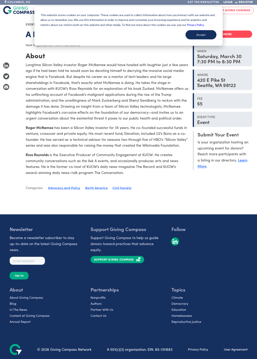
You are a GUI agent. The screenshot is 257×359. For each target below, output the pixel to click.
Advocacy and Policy (64, 187)
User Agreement (236, 349)
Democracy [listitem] (179, 303)
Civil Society (122, 187)
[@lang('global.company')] (19, 10)
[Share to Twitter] (6, 76)
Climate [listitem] (177, 297)
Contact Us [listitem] (98, 315)
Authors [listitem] (96, 303)
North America (96, 187)
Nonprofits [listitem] (98, 297)
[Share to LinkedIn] (6, 65)
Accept (201, 34)
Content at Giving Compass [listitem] (30, 315)
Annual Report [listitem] (20, 321)
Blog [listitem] (13, 303)
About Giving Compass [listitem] (26, 297)
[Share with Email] (6, 87)
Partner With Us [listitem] (102, 309)
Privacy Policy (198, 349)
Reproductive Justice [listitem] (186, 321)
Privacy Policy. (195, 25)
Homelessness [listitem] (181, 315)
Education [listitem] (178, 309)
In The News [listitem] (18, 309)
